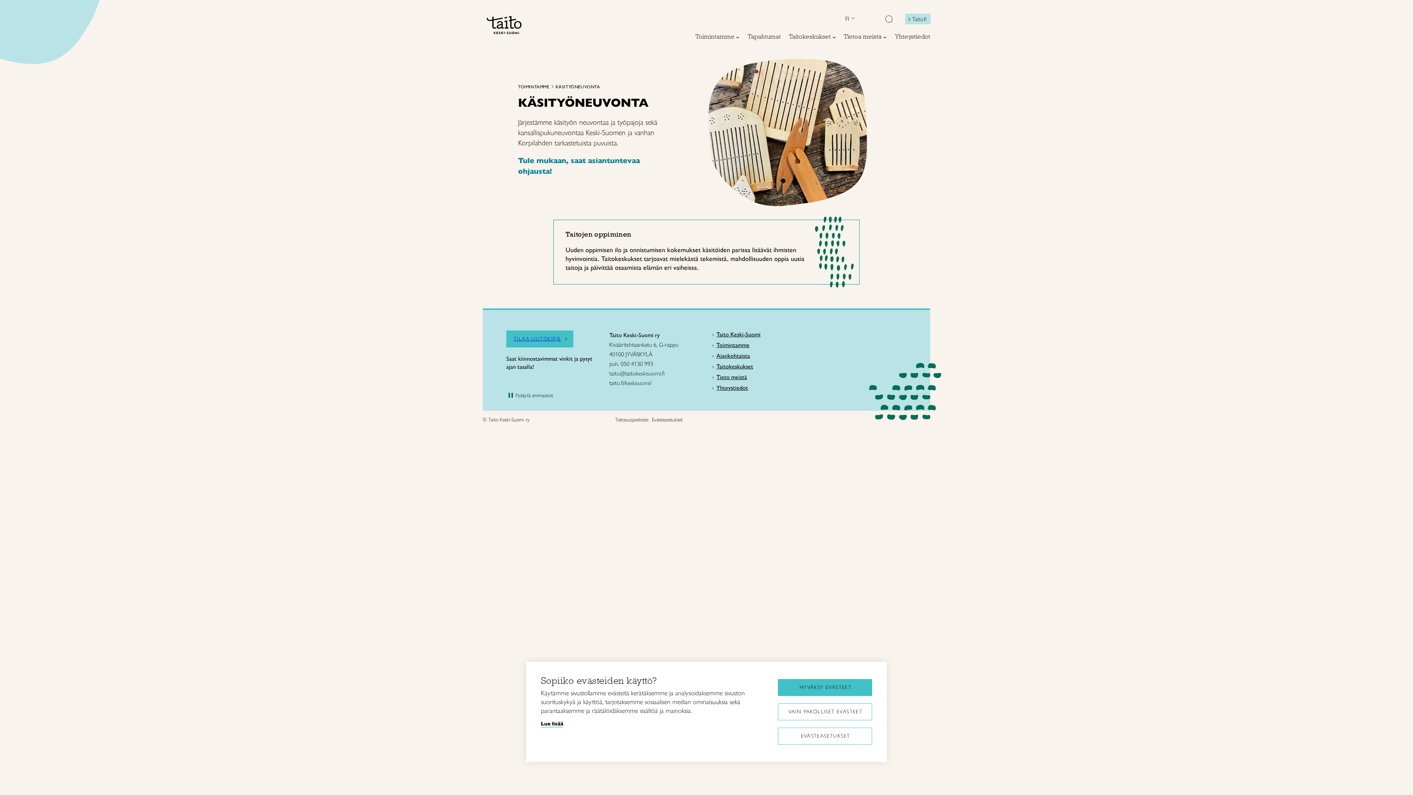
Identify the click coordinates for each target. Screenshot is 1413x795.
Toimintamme (533, 86)
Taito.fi (919, 19)
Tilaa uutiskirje (537, 339)
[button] (889, 19)
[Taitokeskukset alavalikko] (834, 37)
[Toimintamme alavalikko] (738, 37)
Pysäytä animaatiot (534, 395)
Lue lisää (552, 723)
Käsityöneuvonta (578, 86)
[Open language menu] (852, 18)
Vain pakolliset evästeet (826, 712)
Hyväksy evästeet (825, 687)
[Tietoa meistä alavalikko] (885, 37)
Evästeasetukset (825, 736)
